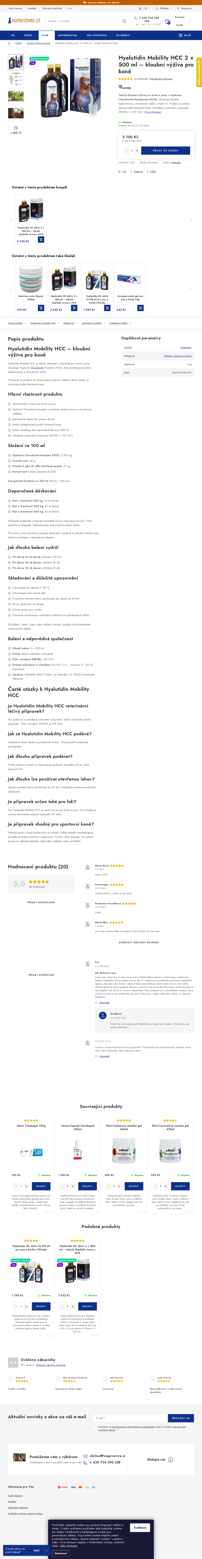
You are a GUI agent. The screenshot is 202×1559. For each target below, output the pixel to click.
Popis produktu (15, 323)
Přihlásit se (181, 1418)
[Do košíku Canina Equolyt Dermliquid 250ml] (87, 1186)
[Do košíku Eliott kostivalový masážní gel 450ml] (180, 1186)
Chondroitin (37, 368)
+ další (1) (16, 132)
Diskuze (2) (69, 323)
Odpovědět (104, 1002)
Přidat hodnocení (41, 902)
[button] (11, 220)
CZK (145, 8)
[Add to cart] (41, 239)
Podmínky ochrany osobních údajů (26, 1513)
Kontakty (32, 8)
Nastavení (61, 1553)
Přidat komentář (41, 975)
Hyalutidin (176, 162)
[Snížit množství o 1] (126, 151)
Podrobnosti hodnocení (160, 78)
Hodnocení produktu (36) (43, 323)
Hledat (124, 21)
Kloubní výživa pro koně (178, 356)
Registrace (186, 8)
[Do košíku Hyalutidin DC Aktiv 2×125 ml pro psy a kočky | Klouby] (41, 1306)
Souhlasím (140, 1528)
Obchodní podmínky (52, 8)
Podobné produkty (118, 323)
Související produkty (92, 323)
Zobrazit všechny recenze (139, 942)
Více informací (153, 112)
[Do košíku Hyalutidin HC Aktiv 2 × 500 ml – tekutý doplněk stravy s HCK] (87, 1306)
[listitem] (31, 219)
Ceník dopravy (15, 8)
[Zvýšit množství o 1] (137, 151)
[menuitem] (14, 35)
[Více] (185, 35)
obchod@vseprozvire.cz (108, 1456)
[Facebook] (170, 1459)
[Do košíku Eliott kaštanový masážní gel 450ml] (134, 1186)
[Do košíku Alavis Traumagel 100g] (41, 1186)
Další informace (69, 1546)
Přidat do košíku (165, 150)
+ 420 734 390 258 (148, 19)
